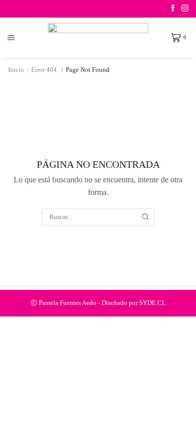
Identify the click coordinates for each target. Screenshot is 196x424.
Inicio (16, 69)
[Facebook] (172, 9)
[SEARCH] (145, 217)
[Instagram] (184, 9)
